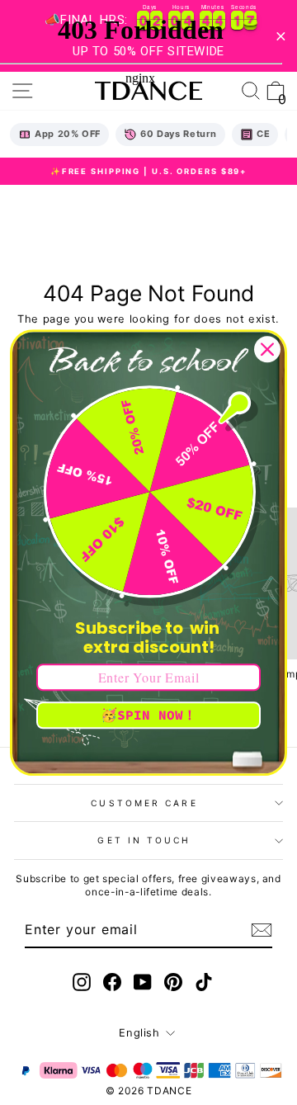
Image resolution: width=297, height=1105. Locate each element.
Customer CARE (144, 803)
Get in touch (144, 840)
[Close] (267, 349)
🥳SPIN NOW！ (148, 714)
